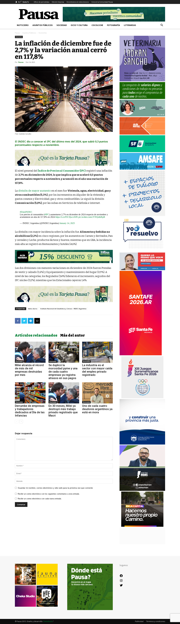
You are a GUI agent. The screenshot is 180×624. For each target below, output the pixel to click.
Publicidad (139, 621)
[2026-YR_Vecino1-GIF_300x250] (142, 251)
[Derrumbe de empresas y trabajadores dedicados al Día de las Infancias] (30, 392)
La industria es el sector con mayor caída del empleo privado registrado (97, 370)
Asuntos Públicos (42, 25)
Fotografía (113, 25)
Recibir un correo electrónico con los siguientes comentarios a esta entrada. (49, 494)
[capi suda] (141, 354)
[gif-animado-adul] (142, 98)
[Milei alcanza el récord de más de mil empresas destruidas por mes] (30, 352)
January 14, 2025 (67, 223)
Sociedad (62, 25)
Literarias (130, 25)
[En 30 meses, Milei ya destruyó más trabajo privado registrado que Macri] (64, 392)
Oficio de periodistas (41, 2)
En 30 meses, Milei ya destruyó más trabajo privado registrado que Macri (63, 410)
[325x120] (142, 151)
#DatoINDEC (26, 212)
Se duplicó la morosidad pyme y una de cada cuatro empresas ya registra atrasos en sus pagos (63, 371)
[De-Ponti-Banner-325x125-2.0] (142, 115)
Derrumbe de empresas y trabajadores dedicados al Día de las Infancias (30, 410)
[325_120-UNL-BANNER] (142, 543)
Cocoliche (97, 25)
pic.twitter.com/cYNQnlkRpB (91, 217)
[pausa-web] (142, 133)
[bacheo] (142, 526)
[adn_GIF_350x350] (142, 215)
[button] (161, 25)
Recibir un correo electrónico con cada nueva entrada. (40, 499)
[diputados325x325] (142, 443)
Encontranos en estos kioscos (78, 2)
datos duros (32, 309)
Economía (19, 37)
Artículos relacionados (36, 335)
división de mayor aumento (34, 190)
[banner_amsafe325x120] (142, 169)
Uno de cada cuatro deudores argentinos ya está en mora (97, 409)
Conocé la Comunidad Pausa (102, 2)
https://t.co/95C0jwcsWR (66, 217)
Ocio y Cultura (79, 25)
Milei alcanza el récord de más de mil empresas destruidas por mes (29, 370)
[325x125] (142, 269)
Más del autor (72, 335)
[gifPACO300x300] (142, 397)
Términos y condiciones (155, 621)
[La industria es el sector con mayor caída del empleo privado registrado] (97, 352)
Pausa (17, 33)
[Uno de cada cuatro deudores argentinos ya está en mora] (97, 392)
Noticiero (23, 25)
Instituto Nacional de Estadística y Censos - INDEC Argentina (63, 309)
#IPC (46, 214)
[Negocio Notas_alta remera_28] (64, 256)
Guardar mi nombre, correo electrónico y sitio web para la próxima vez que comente (55, 488)
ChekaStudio (48, 621)
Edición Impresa (58, 2)
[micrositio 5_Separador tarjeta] (64, 158)
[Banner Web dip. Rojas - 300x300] (142, 490)
